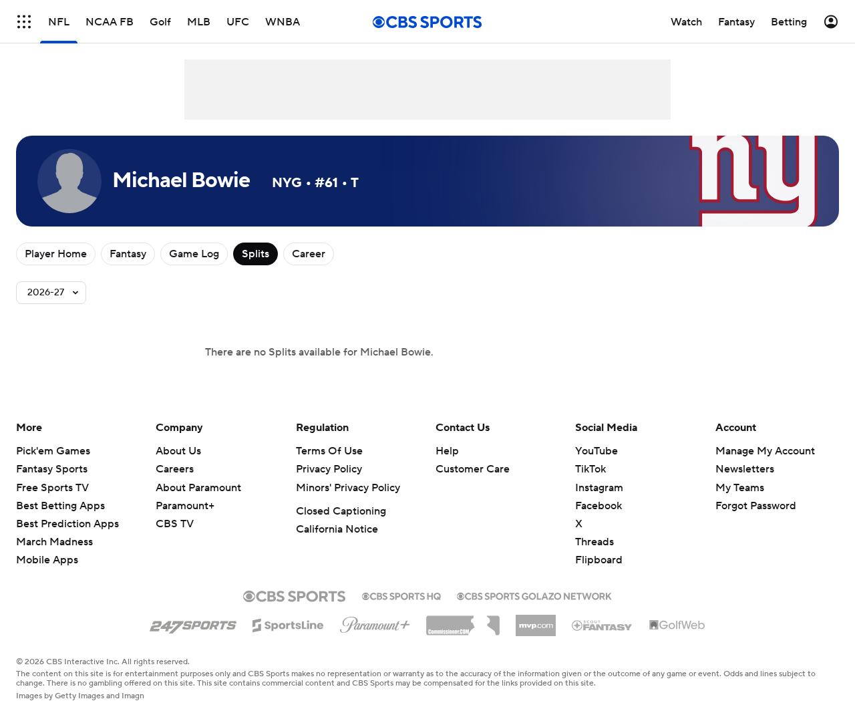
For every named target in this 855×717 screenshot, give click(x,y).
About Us (178, 451)
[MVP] (536, 620)
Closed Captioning (341, 511)
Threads (594, 542)
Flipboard (599, 560)
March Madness (54, 542)
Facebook (598, 506)
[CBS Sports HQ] (401, 594)
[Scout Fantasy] (602, 624)
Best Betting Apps (60, 506)
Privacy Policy (329, 469)
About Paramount (198, 487)
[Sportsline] (288, 623)
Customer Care (473, 469)
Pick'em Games (53, 451)
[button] (24, 21)
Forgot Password (755, 506)
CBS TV (175, 524)
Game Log (194, 254)
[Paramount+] (375, 622)
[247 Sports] (193, 622)
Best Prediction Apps (67, 524)
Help (447, 451)
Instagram (599, 487)
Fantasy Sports (52, 469)
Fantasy (128, 254)
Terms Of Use (329, 451)
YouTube (596, 451)
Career (308, 254)
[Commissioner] (463, 620)
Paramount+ (185, 506)
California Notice (337, 529)
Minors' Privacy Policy (348, 487)
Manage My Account (765, 451)
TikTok (590, 469)
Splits (255, 254)
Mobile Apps (47, 560)
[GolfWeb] (677, 625)
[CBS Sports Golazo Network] (534, 594)
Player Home (56, 254)
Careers (175, 469)
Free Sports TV (52, 487)
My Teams (739, 487)
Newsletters (744, 469)
